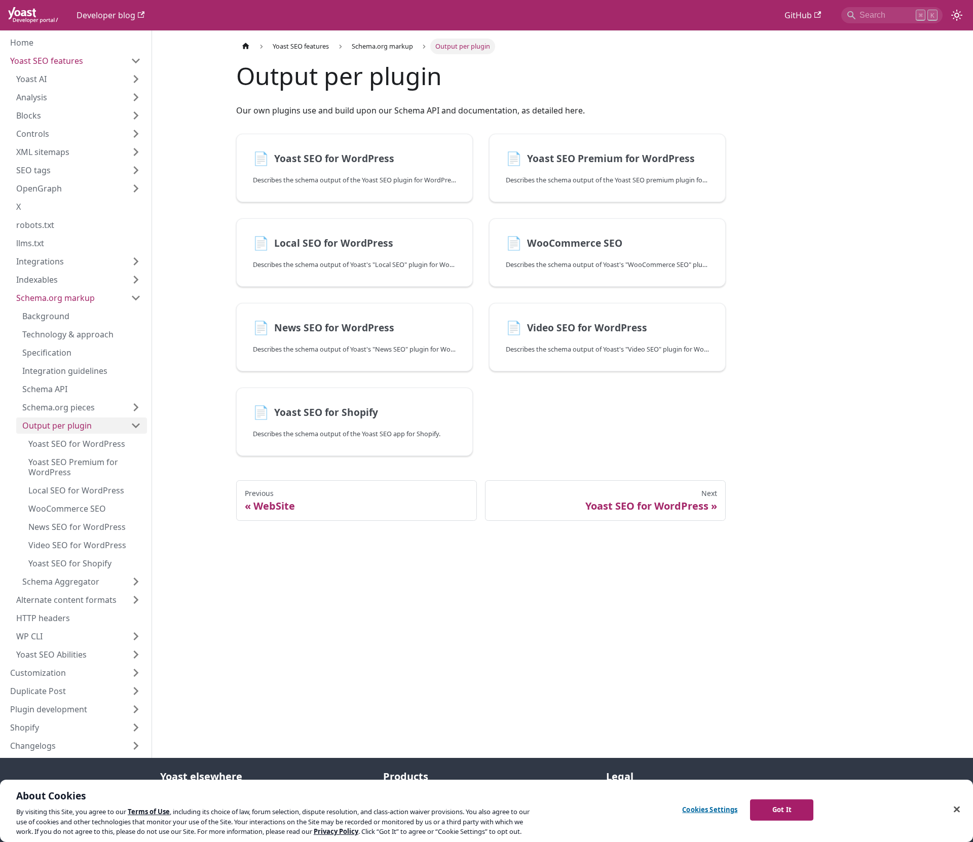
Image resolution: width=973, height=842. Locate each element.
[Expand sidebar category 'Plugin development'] (136, 709)
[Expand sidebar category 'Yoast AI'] (136, 79)
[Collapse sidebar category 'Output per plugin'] (136, 425)
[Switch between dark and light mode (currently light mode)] (957, 15)
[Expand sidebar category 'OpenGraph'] (136, 188)
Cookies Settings (709, 809)
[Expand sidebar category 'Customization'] (136, 673)
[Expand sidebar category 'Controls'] (136, 134)
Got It (782, 809)
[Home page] (245, 46)
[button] (78, 97)
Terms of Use (149, 811)
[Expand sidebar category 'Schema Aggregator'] (136, 581)
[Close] (957, 809)
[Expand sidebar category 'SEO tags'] (136, 170)
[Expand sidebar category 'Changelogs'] (136, 746)
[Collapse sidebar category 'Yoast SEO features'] (136, 61)
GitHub (798, 15)
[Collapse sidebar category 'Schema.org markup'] (136, 298)
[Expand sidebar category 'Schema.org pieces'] (136, 407)
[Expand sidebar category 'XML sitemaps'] (136, 152)
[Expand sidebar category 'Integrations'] (136, 261)
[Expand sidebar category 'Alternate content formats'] (136, 600)
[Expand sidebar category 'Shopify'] (136, 727)
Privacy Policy (336, 831)
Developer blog (106, 15)
